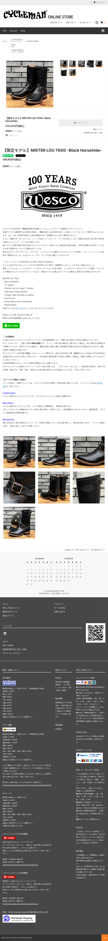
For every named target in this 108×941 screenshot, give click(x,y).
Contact (14, 31)
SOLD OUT (82, 123)
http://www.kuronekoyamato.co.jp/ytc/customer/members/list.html (27, 785)
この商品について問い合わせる (75, 550)
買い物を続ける (96, 550)
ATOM (10, 645)
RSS (4, 645)
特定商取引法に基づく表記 (93, 133)
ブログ (5, 641)
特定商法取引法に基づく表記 (15, 649)
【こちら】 (19, 308)
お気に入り (13, 135)
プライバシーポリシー (12, 653)
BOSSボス (13, 46)
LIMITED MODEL (33, 41)
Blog (23, 31)
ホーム (5, 41)
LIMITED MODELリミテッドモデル (17, 51)
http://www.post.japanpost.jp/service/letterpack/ (20, 865)
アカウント (100, 2)
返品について (98, 129)
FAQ (5, 31)
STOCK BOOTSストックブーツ (17, 40)
